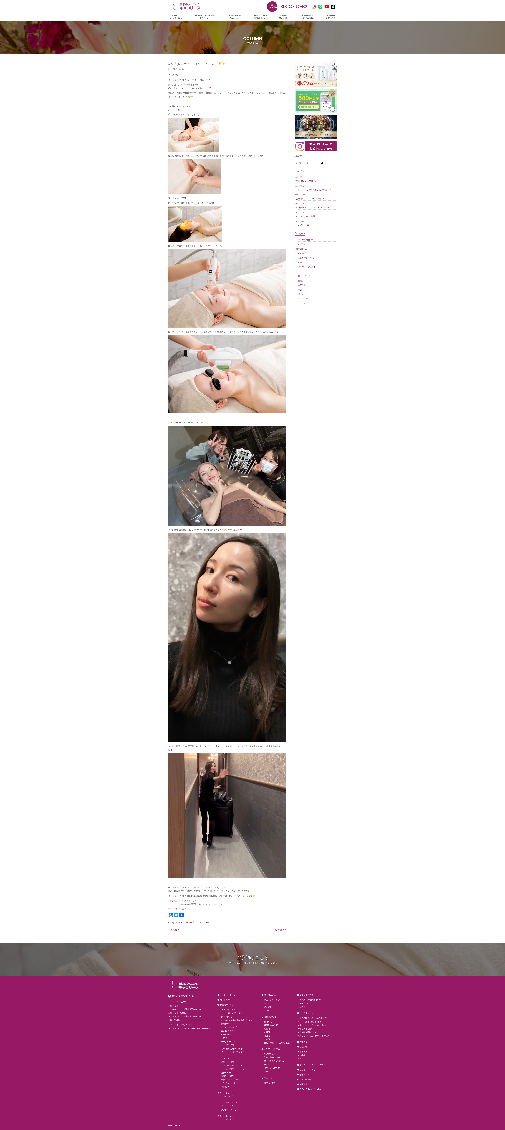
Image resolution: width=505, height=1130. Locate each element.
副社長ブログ (304, 253)
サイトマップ (305, 1074)
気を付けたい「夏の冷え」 (307, 181)
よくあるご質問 (306, 995)
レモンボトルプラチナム (232, 1013)
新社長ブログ (304, 276)
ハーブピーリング (229, 1041)
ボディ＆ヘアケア (272, 1068)
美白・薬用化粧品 (272, 1057)
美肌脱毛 (225, 1024)
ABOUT (176, 16)
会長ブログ (303, 280)
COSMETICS (307, 16)
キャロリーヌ (204, 922)
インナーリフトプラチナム (233, 1052)
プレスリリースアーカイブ (311, 1065)
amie (266, 1071)
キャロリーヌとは (228, 995)
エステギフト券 (227, 1119)
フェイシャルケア (228, 1009)
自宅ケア (302, 285)
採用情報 (303, 1084)
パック (267, 1064)
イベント (302, 303)
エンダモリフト (228, 1045)
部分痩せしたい (306, 1028)
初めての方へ (226, 1000)
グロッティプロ (228, 1016)
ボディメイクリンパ (230, 1079)
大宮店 (267, 1039)
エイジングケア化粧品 (274, 1061)
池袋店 (267, 1028)
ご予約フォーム (306, 1042)
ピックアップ (301, 244)
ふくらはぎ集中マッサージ (233, 1069)
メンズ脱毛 (269, 1007)
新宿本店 (268, 1021)
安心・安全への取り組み (310, 1089)
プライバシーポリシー (309, 1070)
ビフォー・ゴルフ (229, 1106)
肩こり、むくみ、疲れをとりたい (314, 1035)
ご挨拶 (302, 1055)
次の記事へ (280, 929)
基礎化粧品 (269, 1054)
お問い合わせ (305, 1079)
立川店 (267, 1032)
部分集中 (225, 1086)
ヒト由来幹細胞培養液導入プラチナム (237, 1020)
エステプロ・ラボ (306, 258)
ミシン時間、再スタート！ (307, 225)
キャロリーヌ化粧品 (187, 922)
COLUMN (330, 16)
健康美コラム (301, 249)
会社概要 (303, 1051)
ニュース (268, 1078)
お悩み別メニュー (307, 1013)
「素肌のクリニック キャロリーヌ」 (184, 900)
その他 (302, 1007)
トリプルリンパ (228, 1083)
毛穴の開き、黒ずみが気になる (313, 1018)
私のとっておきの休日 (305, 216)
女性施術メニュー (228, 1004)
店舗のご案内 (270, 1016)
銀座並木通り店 (271, 1025)
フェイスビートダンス (231, 1027)
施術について (305, 1003)
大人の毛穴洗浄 (228, 1031)
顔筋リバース (227, 1034)
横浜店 (267, 1035)
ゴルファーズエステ (307, 267)
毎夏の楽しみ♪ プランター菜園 (309, 198)
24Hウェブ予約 (272, 6)
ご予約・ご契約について (310, 1000)
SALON (284, 16)
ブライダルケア (227, 1116)
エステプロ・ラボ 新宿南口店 (277, 1043)
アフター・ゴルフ (229, 1109)
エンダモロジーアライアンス (234, 1065)
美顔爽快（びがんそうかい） (234, 1048)
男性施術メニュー (272, 995)
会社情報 (303, 1047)
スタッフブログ (305, 271)
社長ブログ (303, 262)
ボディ (301, 294)
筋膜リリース (227, 1072)
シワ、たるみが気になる (310, 1021)
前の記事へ (175, 929)
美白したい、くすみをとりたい (313, 1025)
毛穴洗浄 (225, 1038)
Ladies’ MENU (234, 16)
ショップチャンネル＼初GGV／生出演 (312, 190)
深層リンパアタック (230, 1076)
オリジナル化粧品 (272, 1049)
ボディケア (225, 1058)
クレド (302, 1058)
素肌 (300, 289)
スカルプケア (226, 1093)
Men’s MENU (260, 16)
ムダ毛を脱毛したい (308, 1032)
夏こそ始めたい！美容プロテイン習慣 (312, 207)
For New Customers (205, 16)
